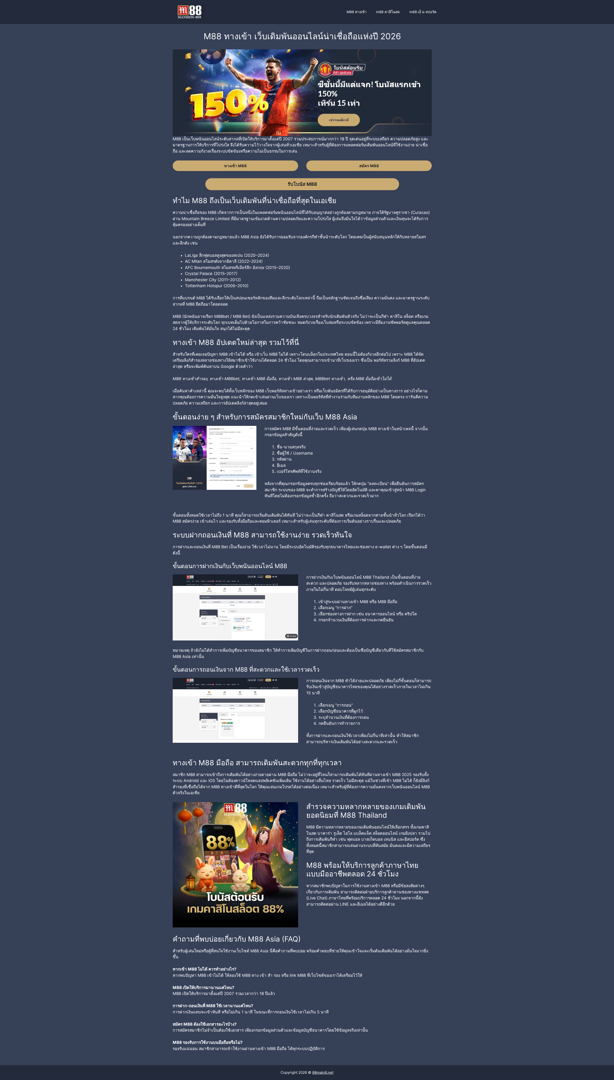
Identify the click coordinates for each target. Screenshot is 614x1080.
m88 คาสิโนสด (388, 12)
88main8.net (322, 1072)
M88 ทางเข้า (356, 12)
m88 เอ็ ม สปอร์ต (423, 12)
